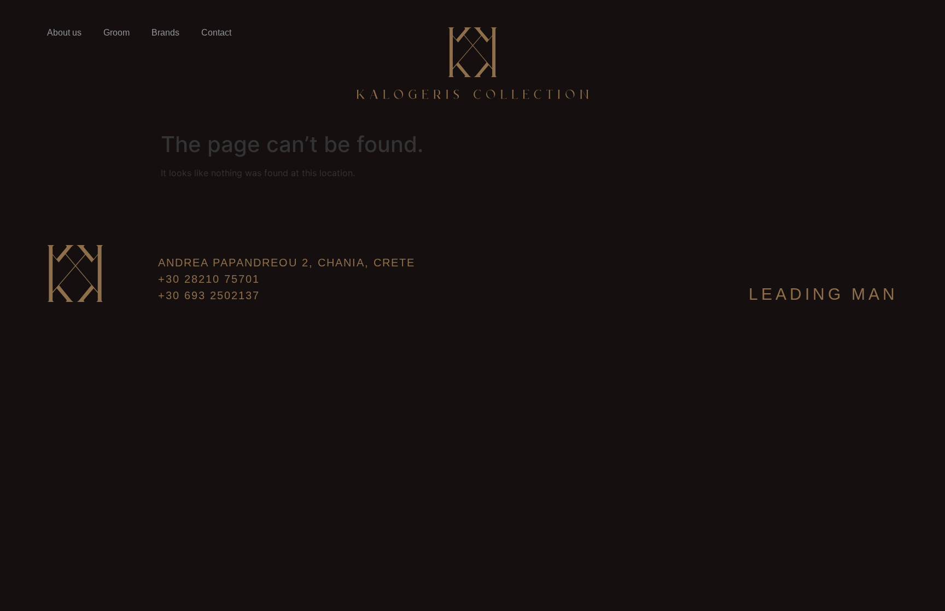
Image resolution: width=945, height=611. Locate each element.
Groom (116, 32)
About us (64, 32)
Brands (165, 32)
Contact (216, 32)
